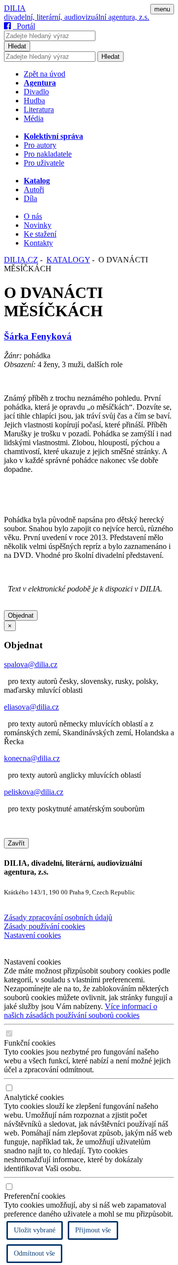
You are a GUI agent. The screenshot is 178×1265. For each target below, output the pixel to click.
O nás (33, 216)
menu (162, 9)
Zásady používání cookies (44, 926)
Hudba (34, 100)
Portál (24, 26)
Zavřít (16, 843)
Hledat (17, 46)
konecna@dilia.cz (32, 758)
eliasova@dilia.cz (31, 707)
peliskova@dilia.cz (33, 792)
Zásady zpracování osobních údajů (58, 917)
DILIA (15, 8)
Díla (30, 198)
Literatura (39, 109)
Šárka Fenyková (38, 336)
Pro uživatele (44, 163)
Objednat (21, 615)
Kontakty (38, 243)
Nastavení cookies (32, 935)
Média (34, 118)
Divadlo (36, 91)
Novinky (37, 225)
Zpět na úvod (44, 74)
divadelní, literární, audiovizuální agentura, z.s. (76, 17)
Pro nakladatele (48, 154)
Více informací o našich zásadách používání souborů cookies (80, 1010)
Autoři (34, 189)
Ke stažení (40, 234)
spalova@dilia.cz (30, 664)
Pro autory (40, 145)
